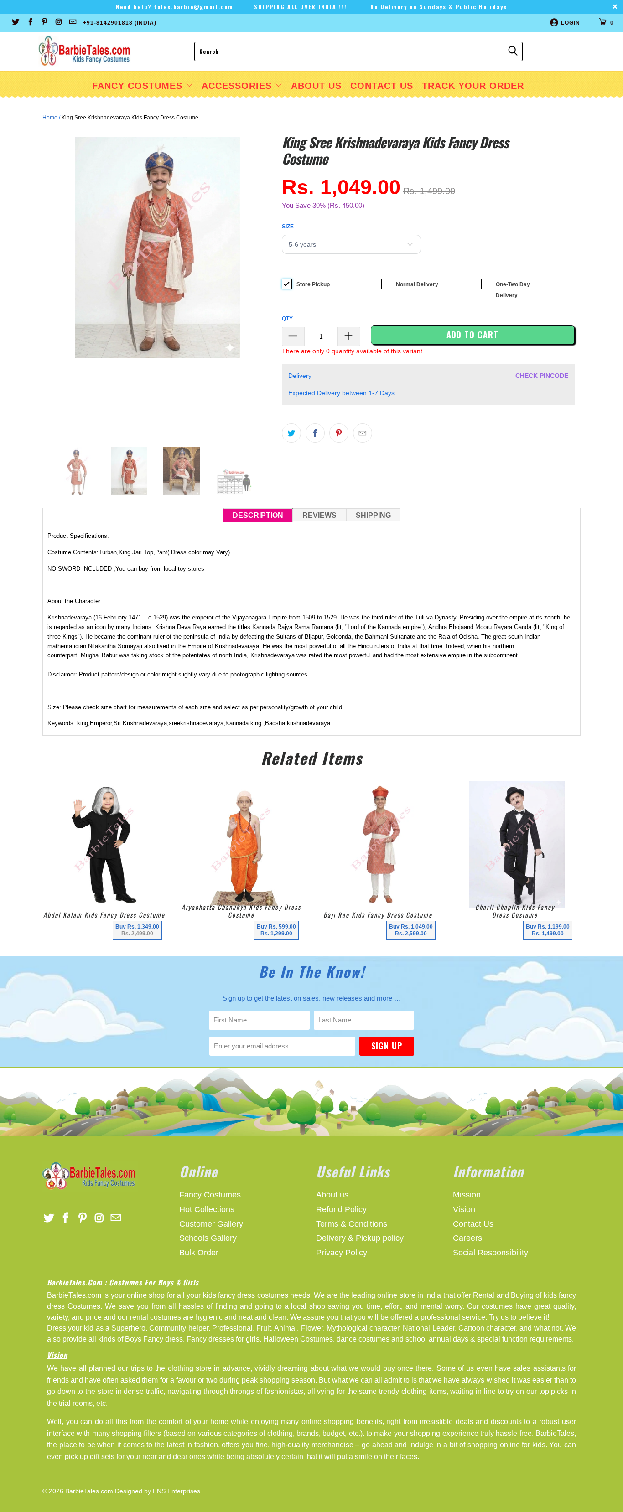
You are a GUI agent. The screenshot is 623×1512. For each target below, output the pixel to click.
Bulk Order (198, 1252)
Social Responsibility (490, 1252)
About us (332, 1194)
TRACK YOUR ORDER (473, 86)
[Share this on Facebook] (315, 433)
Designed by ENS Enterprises (157, 1491)
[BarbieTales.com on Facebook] (29, 23)
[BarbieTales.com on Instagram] (58, 23)
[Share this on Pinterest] (338, 433)
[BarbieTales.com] (84, 51)
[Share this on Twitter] (291, 433)
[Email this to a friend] (362, 433)
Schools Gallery (208, 1238)
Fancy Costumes (139, 86)
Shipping (373, 515)
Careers (467, 1238)
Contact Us (473, 1223)
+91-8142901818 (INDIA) (119, 23)
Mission (467, 1194)
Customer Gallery (211, 1223)
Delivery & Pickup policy (360, 1238)
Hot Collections (206, 1209)
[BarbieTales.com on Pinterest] (44, 23)
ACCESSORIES (238, 86)
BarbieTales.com (89, 1491)
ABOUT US (316, 86)
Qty (287, 318)
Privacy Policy (341, 1252)
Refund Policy (341, 1209)
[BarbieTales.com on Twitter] (15, 23)
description (258, 515)
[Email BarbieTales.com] (72, 23)
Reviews (319, 515)
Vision (464, 1209)
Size (288, 226)
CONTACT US (381, 86)
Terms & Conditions (351, 1223)
